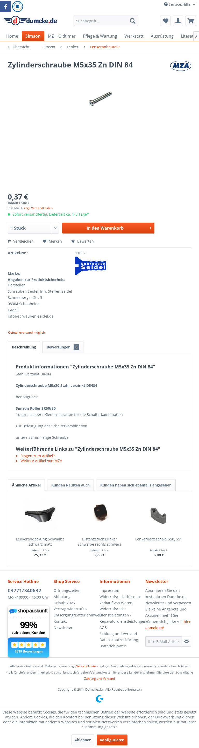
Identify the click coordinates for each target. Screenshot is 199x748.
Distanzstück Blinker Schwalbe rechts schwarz (99, 542)
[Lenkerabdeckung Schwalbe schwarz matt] (40, 516)
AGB (103, 627)
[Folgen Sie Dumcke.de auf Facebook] (5, 6)
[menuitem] (106, 23)
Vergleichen (23, 241)
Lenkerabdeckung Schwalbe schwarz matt (40, 542)
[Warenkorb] (191, 21)
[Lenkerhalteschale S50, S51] (158, 516)
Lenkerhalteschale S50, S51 (158, 539)
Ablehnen (82, 739)
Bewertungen (62, 347)
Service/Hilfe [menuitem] (179, 4)
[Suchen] (132, 21)
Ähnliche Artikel (26, 485)
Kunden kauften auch (70, 485)
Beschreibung (24, 347)
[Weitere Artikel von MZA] (180, 70)
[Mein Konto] (178, 21)
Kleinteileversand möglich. (27, 332)
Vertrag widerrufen (70, 608)
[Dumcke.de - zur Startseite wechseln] (30, 22)
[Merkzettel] (165, 21)
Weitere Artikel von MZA (40, 460)
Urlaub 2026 (64, 602)
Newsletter (63, 627)
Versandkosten (87, 666)
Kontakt (60, 621)
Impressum (109, 590)
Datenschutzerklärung (119, 639)
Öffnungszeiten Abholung (67, 593)
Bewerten (85, 241)
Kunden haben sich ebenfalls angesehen (136, 485)
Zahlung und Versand (118, 633)
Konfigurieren (112, 739)
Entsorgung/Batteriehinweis (75, 615)
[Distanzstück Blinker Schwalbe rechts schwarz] (99, 516)
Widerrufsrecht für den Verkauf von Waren (120, 599)
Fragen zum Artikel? (37, 455)
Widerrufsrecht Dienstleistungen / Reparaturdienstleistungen (121, 615)
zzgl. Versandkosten (38, 208)
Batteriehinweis (113, 645)
